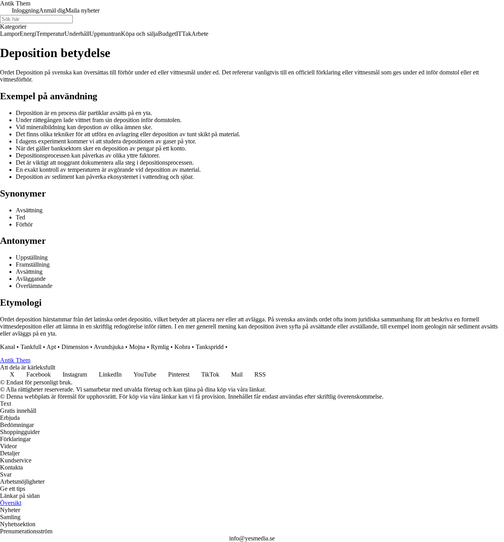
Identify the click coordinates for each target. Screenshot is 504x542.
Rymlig (160, 346)
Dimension (75, 346)
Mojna (137, 346)
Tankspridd (210, 346)
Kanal (7, 346)
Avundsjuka (109, 346)
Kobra (182, 346)
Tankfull (30, 346)
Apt (51, 346)
